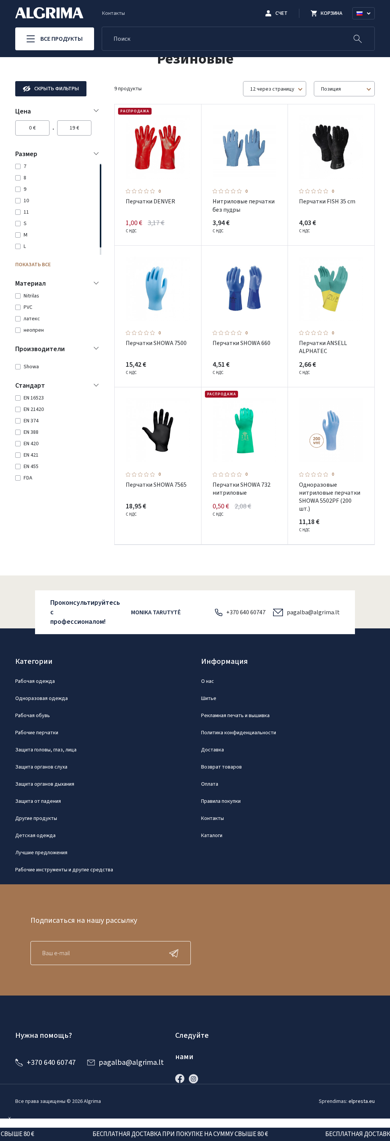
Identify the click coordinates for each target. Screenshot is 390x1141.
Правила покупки (221, 801)
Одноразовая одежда (41, 698)
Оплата (209, 784)
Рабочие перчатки (36, 733)
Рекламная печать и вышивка (235, 715)
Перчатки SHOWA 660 (241, 343)
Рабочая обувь (32, 715)
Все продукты (61, 39)
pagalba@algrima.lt (313, 612)
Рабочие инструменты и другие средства (64, 870)
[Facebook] (181, 1078)
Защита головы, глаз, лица (46, 750)
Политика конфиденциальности (238, 733)
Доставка (212, 750)
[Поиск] (357, 39)
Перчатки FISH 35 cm (327, 201)
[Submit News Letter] (175, 953)
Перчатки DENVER (150, 201)
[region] (57, 209)
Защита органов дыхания (44, 784)
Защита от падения (38, 801)
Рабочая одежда (35, 681)
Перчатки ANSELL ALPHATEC (323, 347)
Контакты (113, 13)
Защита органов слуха (41, 767)
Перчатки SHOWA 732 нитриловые (241, 489)
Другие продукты (36, 818)
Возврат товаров (221, 767)
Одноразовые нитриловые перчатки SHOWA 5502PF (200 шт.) (329, 497)
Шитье (208, 698)
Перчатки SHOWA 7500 (156, 343)
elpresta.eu (361, 1101)
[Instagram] (195, 1078)
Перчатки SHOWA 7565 (156, 485)
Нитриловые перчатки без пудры (244, 205)
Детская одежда (35, 835)
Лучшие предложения (41, 853)
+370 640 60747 (245, 612)
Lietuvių (366, 22)
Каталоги (211, 835)
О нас (207, 681)
